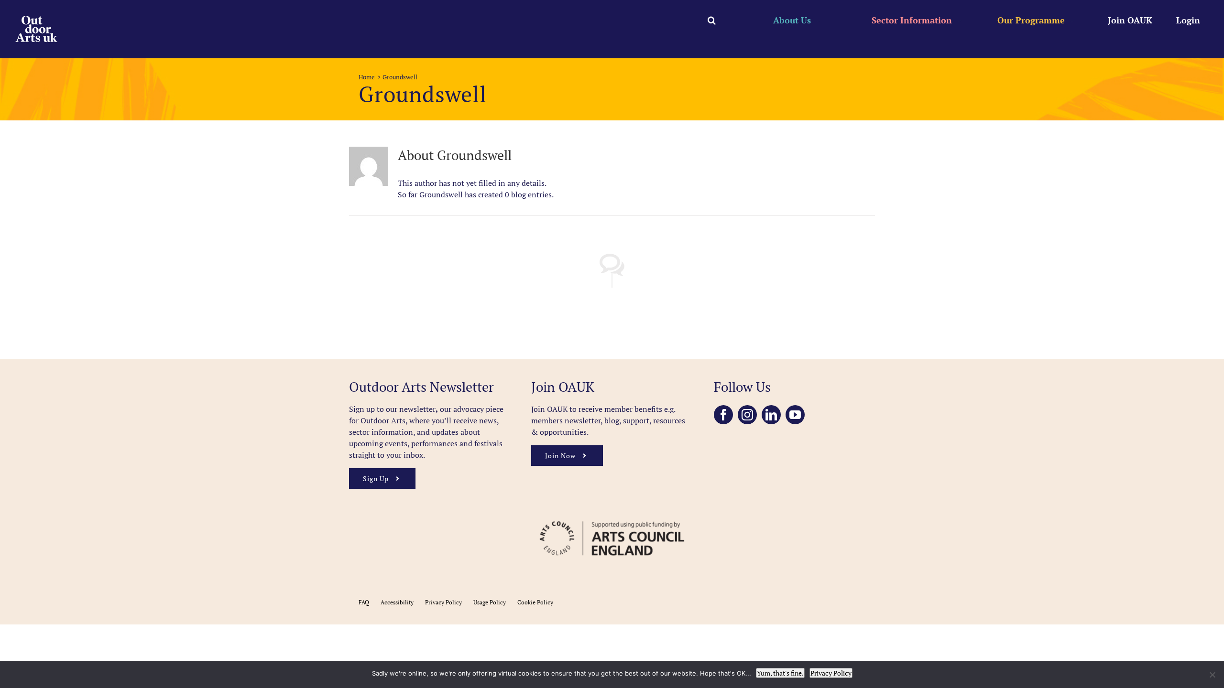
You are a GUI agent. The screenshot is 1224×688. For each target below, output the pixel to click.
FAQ (364, 602)
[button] (712, 20)
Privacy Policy (443, 602)
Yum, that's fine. (780, 672)
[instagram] (747, 414)
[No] (1212, 674)
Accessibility (397, 602)
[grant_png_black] (611, 516)
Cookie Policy (535, 602)
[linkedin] (771, 414)
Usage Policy (489, 602)
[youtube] (795, 414)
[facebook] (723, 414)
